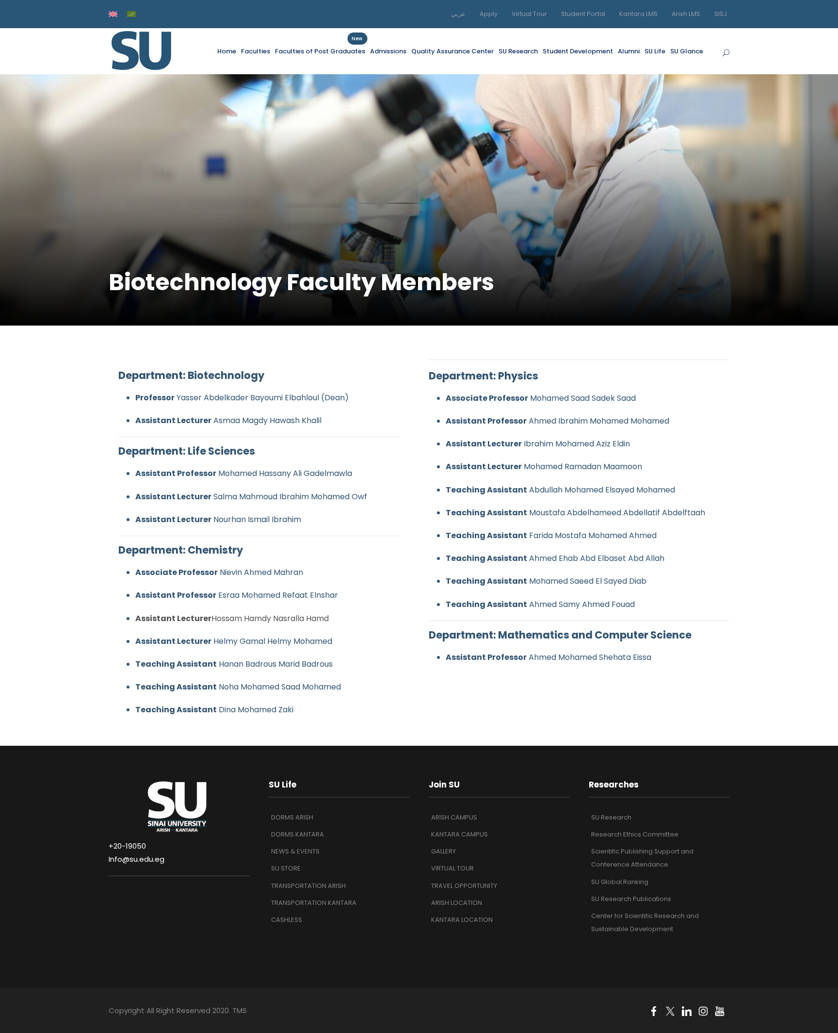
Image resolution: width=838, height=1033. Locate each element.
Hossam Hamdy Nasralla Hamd (232, 618)
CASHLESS (286, 919)
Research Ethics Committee (634, 834)
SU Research (518, 51)
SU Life (655, 51)
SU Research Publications (631, 898)
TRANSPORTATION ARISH (308, 885)
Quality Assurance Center (452, 51)
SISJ (720, 13)
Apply (489, 13)
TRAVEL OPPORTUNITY (464, 885)
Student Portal (583, 13)
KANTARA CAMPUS (459, 834)
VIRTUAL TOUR (452, 868)
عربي (458, 13)
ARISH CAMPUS (454, 817)
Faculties (255, 51)
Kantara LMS (638, 13)
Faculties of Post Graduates (320, 51)
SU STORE (286, 868)
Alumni (629, 51)
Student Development (578, 51)
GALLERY (443, 851)
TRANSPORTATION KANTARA (313, 902)
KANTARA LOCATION (462, 919)
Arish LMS (686, 13)
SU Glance (686, 51)
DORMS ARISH (292, 817)
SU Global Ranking (619, 881)
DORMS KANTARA (297, 834)
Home (226, 51)
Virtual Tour (529, 13)
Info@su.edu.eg (136, 859)
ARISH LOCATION (456, 902)
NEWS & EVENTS (295, 851)
